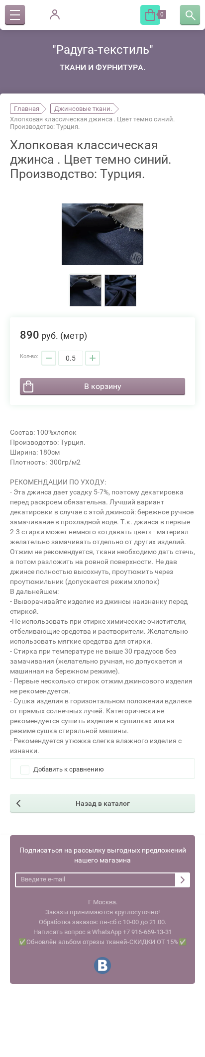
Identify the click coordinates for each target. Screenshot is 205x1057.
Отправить (182, 879)
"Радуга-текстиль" (102, 50)
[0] (150, 15)
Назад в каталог (103, 803)
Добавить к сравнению (68, 769)
